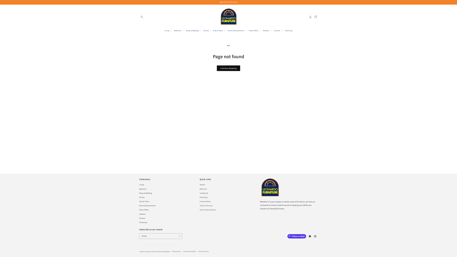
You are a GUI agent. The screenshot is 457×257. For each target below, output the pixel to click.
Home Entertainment (147, 206)
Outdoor (142, 214)
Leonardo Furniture (151, 251)
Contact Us (204, 193)
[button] (141, 17)
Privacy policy (176, 251)
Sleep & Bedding (145, 193)
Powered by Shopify (163, 251)
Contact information (189, 251)
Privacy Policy (205, 201)
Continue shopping (228, 68)
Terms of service (204, 251)
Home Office (144, 210)
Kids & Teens (144, 201)
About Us (203, 189)
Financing (143, 222)
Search (202, 185)
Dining (141, 197)
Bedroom (142, 189)
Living (141, 185)
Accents (142, 218)
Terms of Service (206, 206)
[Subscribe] (179, 236)
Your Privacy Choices (208, 210)
